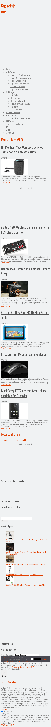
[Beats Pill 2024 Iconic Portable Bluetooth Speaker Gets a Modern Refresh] (10, 562)
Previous (4, 440)
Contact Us (10, 132)
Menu (3, 12)
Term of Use (12, 661)
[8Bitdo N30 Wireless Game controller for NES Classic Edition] (25, 247)
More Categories (7, 655)
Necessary (8, 712)
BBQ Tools (14, 95)
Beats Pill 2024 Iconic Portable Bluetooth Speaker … (27, 564)
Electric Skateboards (18, 101)
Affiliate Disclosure (26, 661)
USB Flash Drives (16, 124)
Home (8, 69)
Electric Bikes (15, 98)
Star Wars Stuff (16, 109)
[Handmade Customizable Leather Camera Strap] (25, 289)
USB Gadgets (10, 121)
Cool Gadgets (10, 92)
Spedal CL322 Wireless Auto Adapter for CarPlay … (27, 585)
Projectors (14, 106)
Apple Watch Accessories (19, 83)
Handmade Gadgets (13, 112)
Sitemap (4, 659)
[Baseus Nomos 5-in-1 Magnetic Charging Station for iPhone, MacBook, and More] (10, 538)
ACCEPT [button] (30, 667)
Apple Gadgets (11, 72)
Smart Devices (11, 115)
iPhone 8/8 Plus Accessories (20, 77)
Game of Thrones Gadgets (20, 103)
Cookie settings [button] (18, 667)
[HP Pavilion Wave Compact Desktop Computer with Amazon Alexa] (25, 167)
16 (18, 440)
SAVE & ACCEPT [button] (7, 725)
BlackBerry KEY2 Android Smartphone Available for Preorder (24, 393)
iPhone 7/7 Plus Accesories (20, 75)
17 (20, 440)
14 (13, 440)
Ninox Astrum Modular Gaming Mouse (23, 354)
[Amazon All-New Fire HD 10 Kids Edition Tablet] (25, 332)
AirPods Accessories (17, 86)
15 (16, 440)
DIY (7, 126)
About (8, 129)
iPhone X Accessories (18, 80)
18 (23, 440)
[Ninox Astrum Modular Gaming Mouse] (25, 369)
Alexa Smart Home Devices (20, 118)
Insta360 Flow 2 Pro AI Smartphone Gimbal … (24, 575)
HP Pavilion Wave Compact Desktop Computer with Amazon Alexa (22, 149)
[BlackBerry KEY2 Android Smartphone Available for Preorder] (25, 411)
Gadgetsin (8, 6)
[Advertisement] (25, 40)
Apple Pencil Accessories (19, 89)
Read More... (6, 183)
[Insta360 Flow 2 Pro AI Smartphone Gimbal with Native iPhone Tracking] (10, 573)
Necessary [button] (5, 709)
